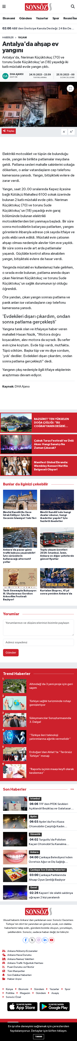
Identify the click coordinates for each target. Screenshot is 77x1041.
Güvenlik (35, 834)
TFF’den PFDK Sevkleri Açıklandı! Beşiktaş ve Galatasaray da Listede (51, 806)
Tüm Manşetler (16, 971)
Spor (55, 18)
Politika (10, 993)
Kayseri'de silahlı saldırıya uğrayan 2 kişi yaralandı (51, 895)
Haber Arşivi (14, 979)
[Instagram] (39, 940)
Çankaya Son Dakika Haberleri (47, 870)
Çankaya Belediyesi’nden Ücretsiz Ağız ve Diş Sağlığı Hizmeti (51, 860)
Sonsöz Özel (13, 997)
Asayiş (55, 993)
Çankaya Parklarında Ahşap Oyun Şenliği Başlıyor (47, 877)
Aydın (33, 816)
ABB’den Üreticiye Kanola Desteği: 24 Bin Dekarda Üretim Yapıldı (38, 28)
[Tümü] (72, 789)
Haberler (8, 37)
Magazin (25, 993)
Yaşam (22, 37)
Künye (9, 989)
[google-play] (55, 1007)
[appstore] (23, 1007)
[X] (32, 940)
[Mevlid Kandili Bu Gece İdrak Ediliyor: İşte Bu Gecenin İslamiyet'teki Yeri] (20, 499)
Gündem (25, 18)
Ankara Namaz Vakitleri (20, 959)
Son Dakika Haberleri (19, 975)
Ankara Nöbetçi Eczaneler (22, 951)
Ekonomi (9, 18)
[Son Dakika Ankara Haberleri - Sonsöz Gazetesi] (38, 7)
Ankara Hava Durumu (19, 955)
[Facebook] (26, 940)
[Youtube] (51, 940)
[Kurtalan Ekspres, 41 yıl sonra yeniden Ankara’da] (57, 578)
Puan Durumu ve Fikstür (20, 967)
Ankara (34, 852)
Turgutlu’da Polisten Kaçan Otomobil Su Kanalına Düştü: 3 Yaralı (47, 842)
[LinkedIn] (45, 940)
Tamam (38, 1037)
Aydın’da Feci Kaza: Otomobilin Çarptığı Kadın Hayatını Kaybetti (47, 824)
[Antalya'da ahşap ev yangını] (38, 104)
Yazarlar (42, 18)
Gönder (11, 652)
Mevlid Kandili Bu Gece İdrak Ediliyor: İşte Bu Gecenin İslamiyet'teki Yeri (19, 515)
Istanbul (35, 799)
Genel (33, 888)
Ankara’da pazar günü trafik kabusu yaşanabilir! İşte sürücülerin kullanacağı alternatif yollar (19, 556)
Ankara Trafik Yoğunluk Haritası (25, 963)
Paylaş (10, 131)
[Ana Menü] (4, 6)
